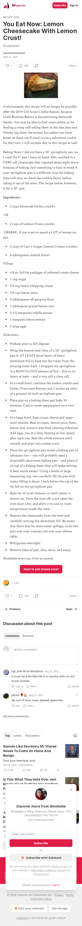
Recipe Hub (11, 17)
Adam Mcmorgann (14, 53)
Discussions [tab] (32, 735)
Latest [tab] (17, 735)
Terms (70, 895)
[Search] (75, 735)
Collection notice (41, 899)
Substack (22, 918)
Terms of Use (59, 866)
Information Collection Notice (48, 870)
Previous (15, 609)
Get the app (60, 908)
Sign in (74, 5)
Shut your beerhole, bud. (19, 760)
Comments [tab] (12, 636)
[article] (41, 758)
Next (69, 609)
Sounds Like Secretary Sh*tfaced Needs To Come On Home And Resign (29, 750)
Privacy (59, 895)
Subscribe (60, 5)
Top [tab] (7, 735)
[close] (71, 789)
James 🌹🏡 (19, 695)
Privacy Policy (40, 874)
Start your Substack (31, 908)
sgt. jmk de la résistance (27, 671)
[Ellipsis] (77, 671)
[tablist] (19, 636)
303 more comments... (17, 716)
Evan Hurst (26, 765)
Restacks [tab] (28, 636)
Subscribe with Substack (43, 857)
